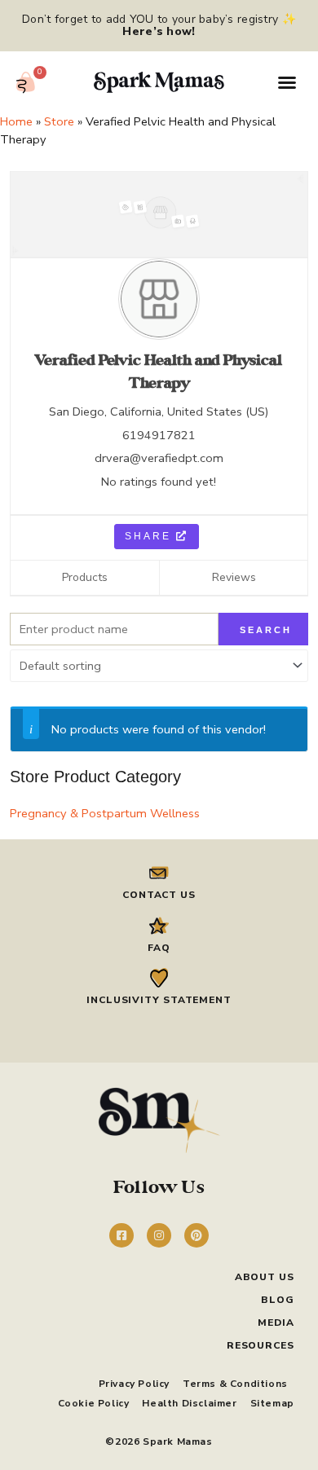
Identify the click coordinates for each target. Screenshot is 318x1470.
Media (276, 1322)
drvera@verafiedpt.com (159, 458)
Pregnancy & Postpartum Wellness (105, 813)
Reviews (234, 577)
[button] (287, 82)
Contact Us (159, 894)
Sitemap (272, 1403)
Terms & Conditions (235, 1383)
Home (16, 121)
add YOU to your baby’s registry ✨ (199, 25)
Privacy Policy (134, 1383)
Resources (260, 1345)
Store (59, 121)
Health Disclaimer (189, 1403)
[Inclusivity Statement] (159, 978)
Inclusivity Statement (159, 999)
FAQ (159, 947)
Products (85, 577)
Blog (277, 1300)
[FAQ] (159, 925)
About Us (264, 1277)
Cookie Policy (94, 1403)
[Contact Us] (159, 872)
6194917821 (159, 435)
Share (150, 536)
